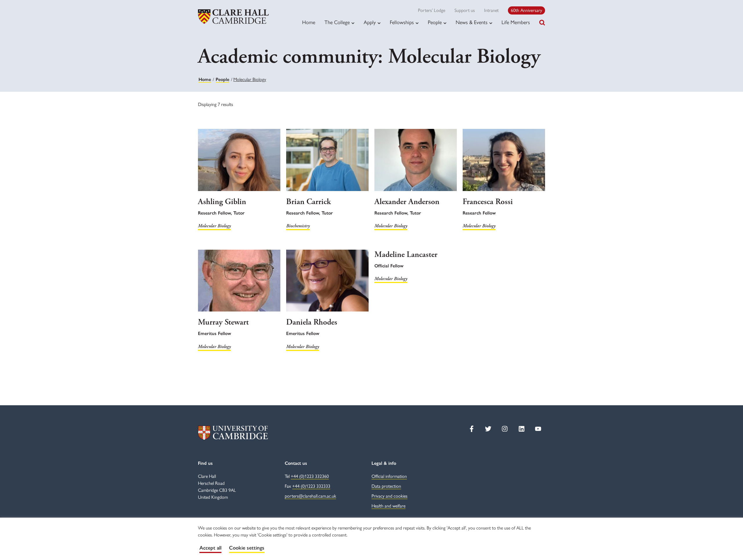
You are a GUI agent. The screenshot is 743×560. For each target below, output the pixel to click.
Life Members (516, 22)
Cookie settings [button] (246, 548)
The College (337, 22)
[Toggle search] (542, 23)
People (435, 22)
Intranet (491, 10)
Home (308, 22)
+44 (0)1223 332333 (311, 486)
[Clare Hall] (233, 16)
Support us (465, 10)
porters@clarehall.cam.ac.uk (310, 496)
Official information (389, 476)
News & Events (472, 22)
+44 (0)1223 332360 (310, 476)
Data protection (386, 486)
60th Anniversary (526, 10)
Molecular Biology (214, 226)
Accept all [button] (210, 548)
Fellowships (402, 22)
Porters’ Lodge (431, 10)
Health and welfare (388, 506)
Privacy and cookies (389, 496)
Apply (370, 22)
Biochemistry (298, 226)
